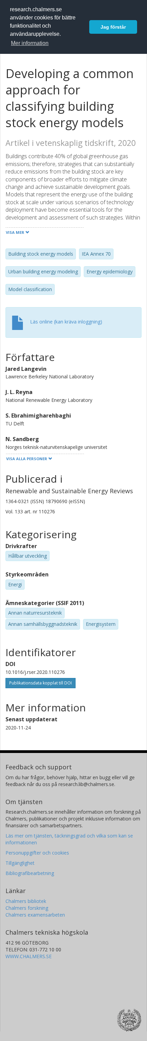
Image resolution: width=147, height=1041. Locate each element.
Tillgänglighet (20, 863)
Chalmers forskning (26, 908)
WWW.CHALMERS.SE (28, 956)
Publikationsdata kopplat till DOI (40, 683)
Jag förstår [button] (113, 27)
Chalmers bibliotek (25, 901)
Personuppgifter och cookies (37, 852)
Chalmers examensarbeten (35, 914)
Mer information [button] (30, 43)
